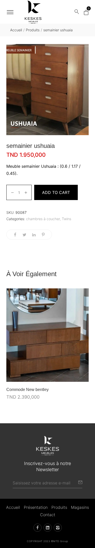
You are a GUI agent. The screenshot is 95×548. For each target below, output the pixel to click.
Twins (66, 219)
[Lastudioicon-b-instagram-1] (58, 528)
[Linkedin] (48, 528)
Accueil (16, 30)
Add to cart (56, 192)
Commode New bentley (27, 389)
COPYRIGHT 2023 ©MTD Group (47, 541)
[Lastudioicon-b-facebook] (37, 528)
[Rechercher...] (76, 12)
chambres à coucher (43, 219)
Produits (33, 30)
